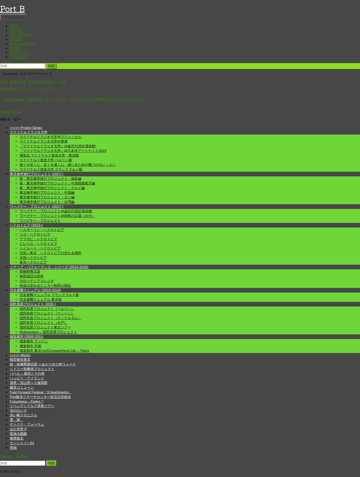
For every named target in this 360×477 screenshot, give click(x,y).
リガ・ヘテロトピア (35, 234)
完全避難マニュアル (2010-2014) (35, 290)
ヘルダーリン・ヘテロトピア (42, 230)
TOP (14, 26)
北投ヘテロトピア (33, 258)
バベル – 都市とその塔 (27, 373)
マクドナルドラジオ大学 (29, 132)
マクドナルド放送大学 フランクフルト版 (51, 169)
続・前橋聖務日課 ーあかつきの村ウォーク (43, 364)
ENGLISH (18, 57)
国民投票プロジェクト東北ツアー (45, 327)
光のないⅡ (18, 410)
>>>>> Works (20, 355)
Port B (12, 8)
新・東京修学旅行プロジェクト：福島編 (50, 179)
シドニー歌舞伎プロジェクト (32, 369)
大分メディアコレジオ (37, 281)
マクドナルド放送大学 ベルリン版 (46, 160)
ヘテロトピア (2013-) (26, 225)
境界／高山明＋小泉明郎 (29, 383)
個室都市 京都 (30, 346)
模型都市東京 (20, 360)
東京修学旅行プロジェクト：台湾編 (47, 202)
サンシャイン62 (22, 443)
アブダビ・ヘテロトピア (38, 239)
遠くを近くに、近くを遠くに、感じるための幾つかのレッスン (68, 165)
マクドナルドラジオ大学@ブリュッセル (50, 137)
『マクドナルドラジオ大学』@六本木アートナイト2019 (63, 151)
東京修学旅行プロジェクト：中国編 (47, 192)
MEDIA (16, 39)
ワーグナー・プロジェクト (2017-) (36, 206)
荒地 (13, 448)
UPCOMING (20, 35)
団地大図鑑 (18, 434)
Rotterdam (18, 82)
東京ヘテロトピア (33, 262)
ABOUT (17, 30)
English (21, 456)
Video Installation (41, 82)
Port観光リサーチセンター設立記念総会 (40, 397)
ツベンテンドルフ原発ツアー (32, 406)
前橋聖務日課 (30, 271)
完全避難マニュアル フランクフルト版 (49, 295)
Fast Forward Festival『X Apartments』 (40, 392)
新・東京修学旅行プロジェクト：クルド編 (52, 188)
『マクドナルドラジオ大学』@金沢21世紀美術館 (58, 146)
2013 (4, 82)
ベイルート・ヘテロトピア (40, 248)
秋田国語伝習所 (32, 276)
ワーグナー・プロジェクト (40, 220)
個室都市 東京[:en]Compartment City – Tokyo (54, 350)
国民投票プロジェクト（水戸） (44, 323)
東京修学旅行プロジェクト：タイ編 (47, 197)
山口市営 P (18, 429)
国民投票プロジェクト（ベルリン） (47, 309)
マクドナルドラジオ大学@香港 (44, 141)
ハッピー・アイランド (27, 378)
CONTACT (19, 52)
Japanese (6, 456)
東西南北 (17, 438)
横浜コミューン (22, 387)
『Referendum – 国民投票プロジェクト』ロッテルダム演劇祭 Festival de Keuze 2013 (71, 99)
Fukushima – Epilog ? (26, 401)
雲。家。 (17, 420)
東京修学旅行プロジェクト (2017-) (36, 174)
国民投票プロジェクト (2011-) (33, 304)
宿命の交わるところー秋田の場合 (45, 285)
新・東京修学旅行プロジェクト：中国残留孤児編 (57, 183)
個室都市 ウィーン (34, 341)
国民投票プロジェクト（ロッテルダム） (28, 89)
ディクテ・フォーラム (27, 424)
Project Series (10, 112)
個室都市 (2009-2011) (26, 337)
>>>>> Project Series (26, 128)
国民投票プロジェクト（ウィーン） (47, 313)
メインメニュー (13, 17)
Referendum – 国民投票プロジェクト (48, 332)
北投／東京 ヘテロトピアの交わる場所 (50, 253)
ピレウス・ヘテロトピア (38, 244)
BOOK (15, 48)
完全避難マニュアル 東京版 (41, 299)
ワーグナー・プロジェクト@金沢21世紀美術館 (56, 211)
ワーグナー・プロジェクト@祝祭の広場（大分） (57, 216)
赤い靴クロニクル (23, 415)
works (62, 82)
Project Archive (23, 44)
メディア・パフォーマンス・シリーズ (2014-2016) (49, 267)
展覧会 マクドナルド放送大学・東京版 (49, 155)
